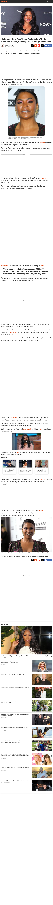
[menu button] (51, 1)
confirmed (42, 479)
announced (27, 429)
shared (42, 142)
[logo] (4, 1)
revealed (13, 332)
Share (49, 45)
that (17, 452)
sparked (40, 510)
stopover (14, 417)
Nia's (40, 429)
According (4, 265)
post (42, 265)
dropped (43, 178)
